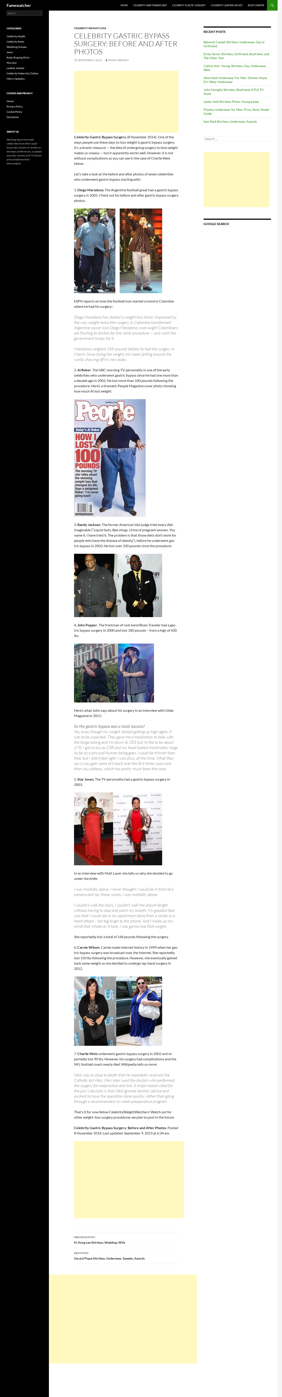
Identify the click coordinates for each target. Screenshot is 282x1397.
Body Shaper (256, 5)
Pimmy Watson (118, 60)
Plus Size (12, 62)
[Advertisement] (126, 102)
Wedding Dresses (17, 47)
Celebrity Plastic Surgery (189, 5)
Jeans (10, 52)
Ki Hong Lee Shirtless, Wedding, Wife (99, 1240)
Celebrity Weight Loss (90, 28)
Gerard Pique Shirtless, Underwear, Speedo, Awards (109, 1255)
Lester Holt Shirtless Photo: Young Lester (231, 101)
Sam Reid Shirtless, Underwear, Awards (230, 121)
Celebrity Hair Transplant (150, 5)
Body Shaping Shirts (18, 57)
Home (124, 5)
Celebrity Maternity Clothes (22, 73)
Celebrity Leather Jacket (227, 5)
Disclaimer (13, 117)
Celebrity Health (16, 36)
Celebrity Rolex (15, 41)
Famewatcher (19, 5)
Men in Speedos (16, 78)
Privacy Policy (15, 106)
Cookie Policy (14, 111)
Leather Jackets (15, 68)
